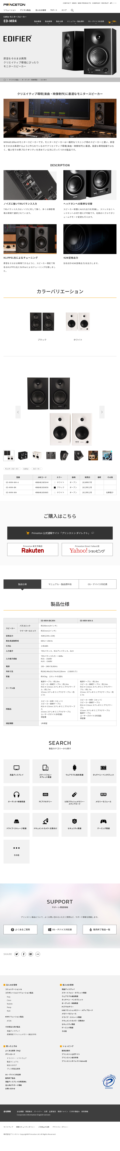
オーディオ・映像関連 (30, 80)
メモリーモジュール (69, 1013)
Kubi (8, 1011)
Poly (8, 997)
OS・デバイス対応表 (97, 584)
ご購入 (114, 21)
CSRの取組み (74, 1111)
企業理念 (52, 1111)
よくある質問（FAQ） (13, 1050)
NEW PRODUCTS (84, 3)
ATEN (9, 1021)
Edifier (26, 469)
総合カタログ (12, 1065)
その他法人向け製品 (12, 1027)
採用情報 (84, 1111)
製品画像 (48, 21)
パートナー (38, 1111)
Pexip (9, 1007)
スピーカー (37, 469)
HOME (5, 80)
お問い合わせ (10, 1088)
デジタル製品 (14, 80)
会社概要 (20, 1111)
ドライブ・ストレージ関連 (71, 1017)
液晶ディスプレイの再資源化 (15, 1081)
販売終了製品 (10, 1078)
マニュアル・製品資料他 (60, 584)
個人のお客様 (68, 985)
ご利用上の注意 (43, 1127)
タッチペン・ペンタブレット (72, 999)
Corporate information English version (33, 1115)
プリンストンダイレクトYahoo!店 (74, 1061)
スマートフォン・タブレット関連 (74, 993)
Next (102, 412)
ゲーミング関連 (67, 1027)
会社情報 (7, 1111)
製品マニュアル (12, 1061)
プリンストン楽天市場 (70, 1057)
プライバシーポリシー (60, 1127)
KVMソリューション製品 (14, 1016)
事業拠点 (28, 1111)
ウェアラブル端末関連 (70, 996)
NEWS (74, 3)
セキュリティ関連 (68, 1024)
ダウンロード (10, 1054)
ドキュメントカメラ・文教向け (73, 1020)
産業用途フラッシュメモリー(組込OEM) (21, 1034)
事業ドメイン (63, 1111)
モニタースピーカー (12, 469)
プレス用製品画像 (13, 1069)
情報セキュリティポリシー (25, 1127)
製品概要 (37, 21)
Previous (18, 412)
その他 (64, 1031)
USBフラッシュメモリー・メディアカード (77, 1010)
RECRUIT (105, 3)
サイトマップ (8, 1127)
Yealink (9, 1004)
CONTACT (67, 3)
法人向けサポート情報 (13, 1085)
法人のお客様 (11, 985)
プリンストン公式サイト (71, 1054)
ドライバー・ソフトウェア (17, 1058)
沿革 (45, 1111)
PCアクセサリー (68, 1006)
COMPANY (96, 3)
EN (115, 3)
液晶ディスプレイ (13, 1031)
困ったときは (11, 1046)
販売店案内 (66, 1050)
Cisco (9, 1000)
